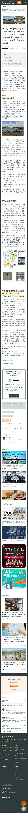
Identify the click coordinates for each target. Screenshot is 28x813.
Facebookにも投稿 (9, 412)
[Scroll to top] (23, 808)
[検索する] (22, 2)
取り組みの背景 (7, 57)
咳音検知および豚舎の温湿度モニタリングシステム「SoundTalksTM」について (13, 63)
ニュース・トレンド (14, 46)
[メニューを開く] (26, 2)
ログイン (14, 423)
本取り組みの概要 (8, 60)
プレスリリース (15, 360)
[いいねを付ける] (25, 440)
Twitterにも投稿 (8, 416)
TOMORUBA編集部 (9, 364)
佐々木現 (8, 437)
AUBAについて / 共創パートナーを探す (9, 792)
